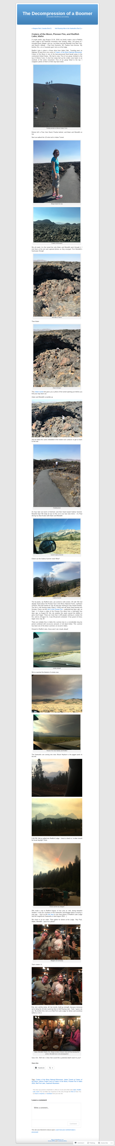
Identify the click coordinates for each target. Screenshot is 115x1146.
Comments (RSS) (62, 1141)
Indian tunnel (39, 392)
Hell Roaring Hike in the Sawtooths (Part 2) (68, 28)
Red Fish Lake (40, 1083)
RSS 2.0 (73, 1091)
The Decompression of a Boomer (57, 13)
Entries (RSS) (51, 1141)
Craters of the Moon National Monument (49, 1079)
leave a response (40, 1093)
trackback (49, 1093)
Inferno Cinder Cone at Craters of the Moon (53, 1081)
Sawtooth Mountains (52, 1083)
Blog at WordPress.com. (57, 1139)
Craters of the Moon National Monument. (68, 52)
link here (51, 914)
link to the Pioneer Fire (55, 609)
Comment (73, 1124)
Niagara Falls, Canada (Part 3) (42, 28)
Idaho (74, 1089)
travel (37, 1091)
